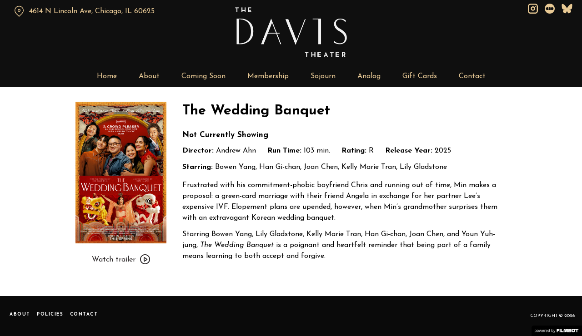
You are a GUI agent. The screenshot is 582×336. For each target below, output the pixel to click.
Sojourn (323, 76)
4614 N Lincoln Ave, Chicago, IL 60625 (92, 11)
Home (107, 76)
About (149, 76)
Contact (472, 76)
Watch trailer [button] (113, 259)
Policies (50, 314)
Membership (268, 76)
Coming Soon (203, 76)
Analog (369, 76)
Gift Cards (419, 76)
